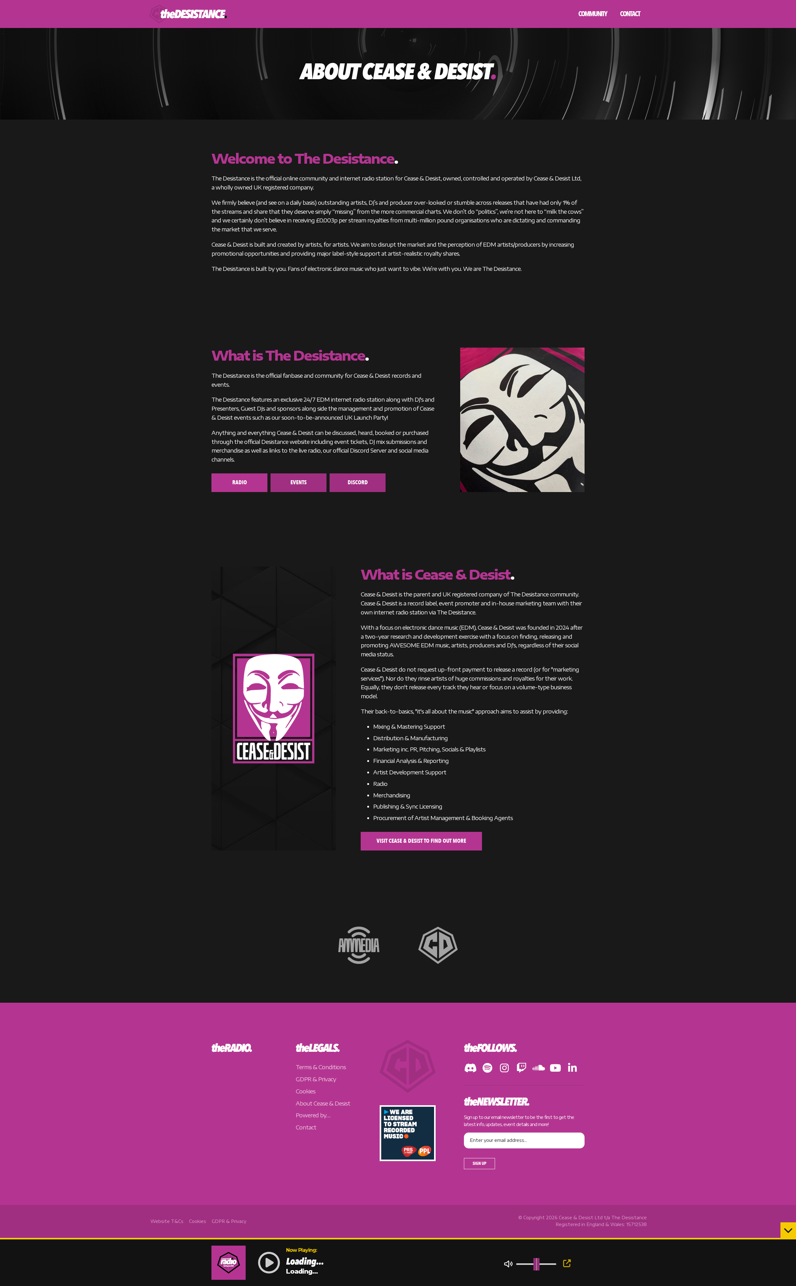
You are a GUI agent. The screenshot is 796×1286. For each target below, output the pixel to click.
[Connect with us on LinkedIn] (572, 1069)
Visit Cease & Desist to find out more (421, 841)
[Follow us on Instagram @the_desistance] (504, 1069)
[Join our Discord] (470, 1069)
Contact (630, 14)
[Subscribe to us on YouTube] (555, 1069)
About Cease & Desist (323, 1103)
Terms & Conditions (321, 1067)
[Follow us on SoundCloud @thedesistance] (538, 1069)
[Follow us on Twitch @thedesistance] (521, 1069)
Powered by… (313, 1115)
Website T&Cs (166, 1221)
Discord (358, 482)
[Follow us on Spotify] (487, 1069)
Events (298, 482)
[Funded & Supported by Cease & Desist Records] (438, 944)
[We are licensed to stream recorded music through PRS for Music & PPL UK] (408, 1158)
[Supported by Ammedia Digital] (359, 944)
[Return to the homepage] (188, 14)
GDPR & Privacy (316, 1079)
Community (592, 14)
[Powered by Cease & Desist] (408, 1090)
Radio (239, 482)
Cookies (305, 1091)
